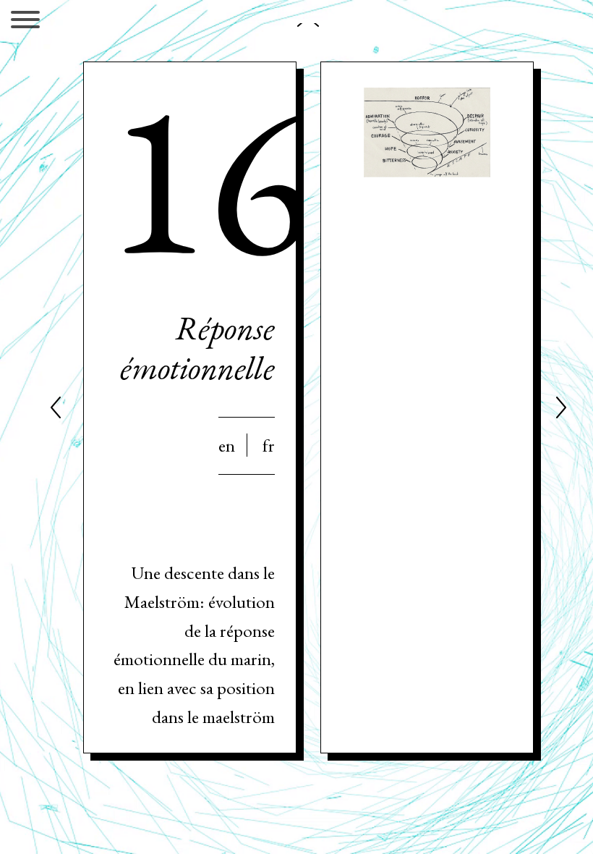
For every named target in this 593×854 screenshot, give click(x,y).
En (226, 445)
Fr (269, 445)
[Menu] (25, 22)
